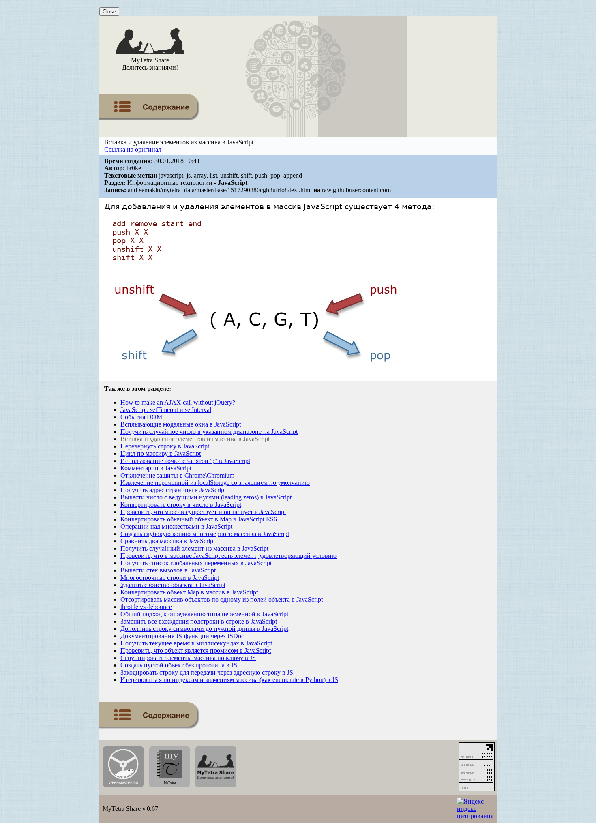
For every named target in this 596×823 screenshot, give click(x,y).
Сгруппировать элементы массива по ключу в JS (188, 657)
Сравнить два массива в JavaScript (167, 541)
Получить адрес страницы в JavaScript (173, 490)
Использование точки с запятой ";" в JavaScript (185, 460)
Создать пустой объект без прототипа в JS (178, 665)
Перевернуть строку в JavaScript (164, 446)
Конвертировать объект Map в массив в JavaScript (189, 592)
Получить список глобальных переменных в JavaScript (196, 562)
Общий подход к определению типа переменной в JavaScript (204, 614)
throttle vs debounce (146, 606)
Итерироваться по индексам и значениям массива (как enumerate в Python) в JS (229, 679)
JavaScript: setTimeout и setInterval (165, 409)
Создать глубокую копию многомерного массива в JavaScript (204, 533)
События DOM (141, 417)
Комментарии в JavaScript (155, 468)
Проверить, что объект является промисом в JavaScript (195, 650)
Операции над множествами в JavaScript (176, 526)
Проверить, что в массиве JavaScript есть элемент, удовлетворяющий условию (228, 555)
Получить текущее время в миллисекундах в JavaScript (196, 643)
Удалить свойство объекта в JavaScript (172, 584)
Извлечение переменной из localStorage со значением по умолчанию (215, 482)
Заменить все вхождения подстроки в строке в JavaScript (198, 621)
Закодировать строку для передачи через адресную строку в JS (206, 672)
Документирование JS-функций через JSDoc (182, 635)
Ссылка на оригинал (132, 149)
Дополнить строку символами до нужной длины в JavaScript (204, 628)
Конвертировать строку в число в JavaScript (180, 504)
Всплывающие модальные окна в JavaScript (180, 424)
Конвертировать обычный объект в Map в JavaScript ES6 (198, 519)
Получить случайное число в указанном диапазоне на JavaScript (209, 431)
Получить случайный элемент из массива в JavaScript (194, 548)
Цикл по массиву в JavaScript (160, 453)
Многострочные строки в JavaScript (169, 577)
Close (109, 12)
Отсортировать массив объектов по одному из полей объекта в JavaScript (221, 599)
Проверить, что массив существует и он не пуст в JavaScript (203, 511)
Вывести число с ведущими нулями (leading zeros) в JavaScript (206, 497)
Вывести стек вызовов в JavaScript (168, 570)
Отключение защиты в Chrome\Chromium (177, 475)
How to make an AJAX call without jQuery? (177, 402)
